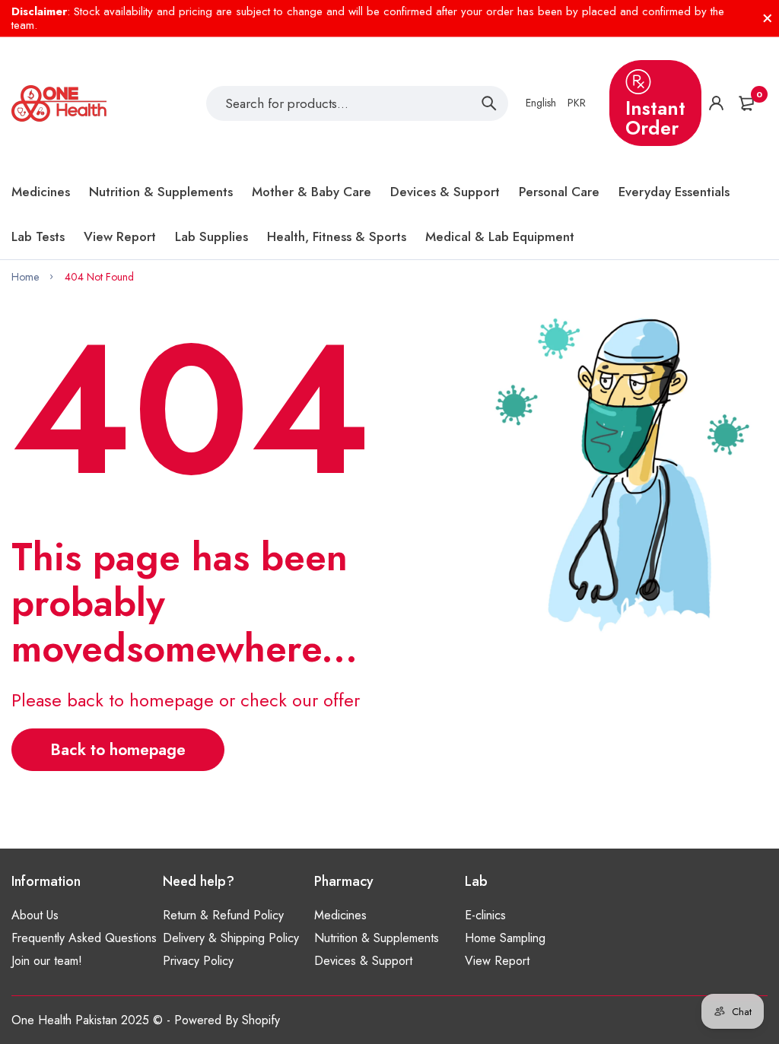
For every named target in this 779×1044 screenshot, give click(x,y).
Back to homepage (118, 749)
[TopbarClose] (767, 18)
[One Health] (59, 103)
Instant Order (655, 117)
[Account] (716, 103)
